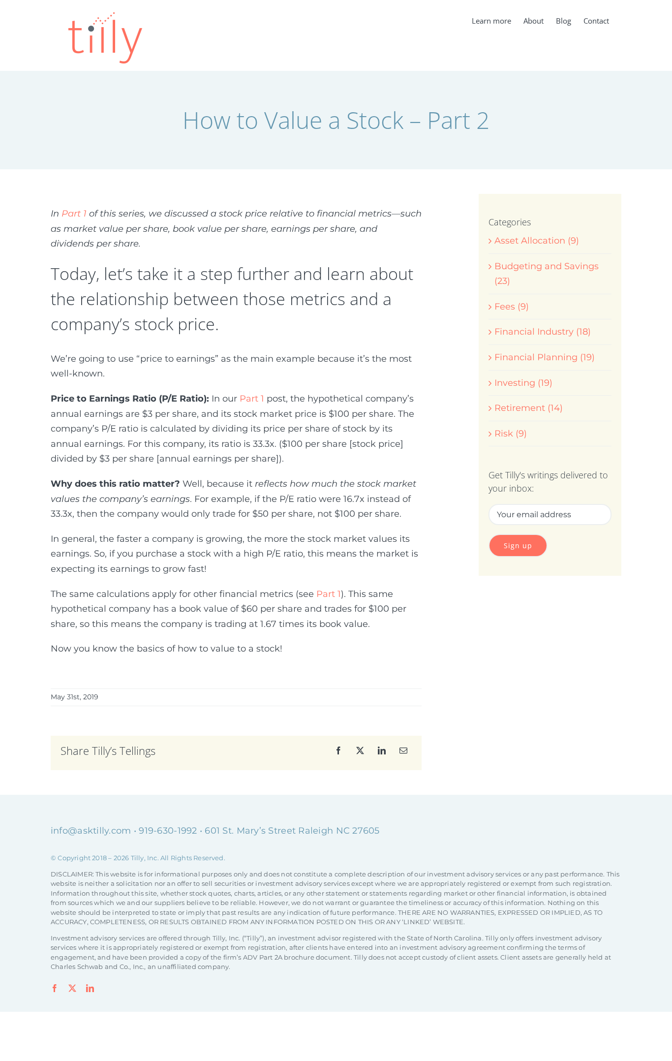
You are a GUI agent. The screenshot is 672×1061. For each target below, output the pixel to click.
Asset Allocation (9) (536, 240)
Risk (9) (510, 433)
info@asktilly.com (91, 830)
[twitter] (72, 988)
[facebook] (55, 988)
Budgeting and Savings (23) (546, 274)
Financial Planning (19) (544, 357)
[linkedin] (90, 988)
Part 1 (74, 213)
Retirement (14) (528, 408)
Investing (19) (523, 382)
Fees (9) (511, 306)
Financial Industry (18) (542, 331)
